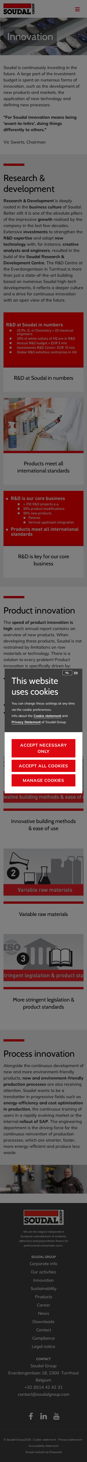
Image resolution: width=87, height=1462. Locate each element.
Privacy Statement (26, 722)
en (76, 672)
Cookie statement (47, 716)
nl (67, 672)
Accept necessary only (43, 748)
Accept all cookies (43, 765)
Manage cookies (43, 780)
